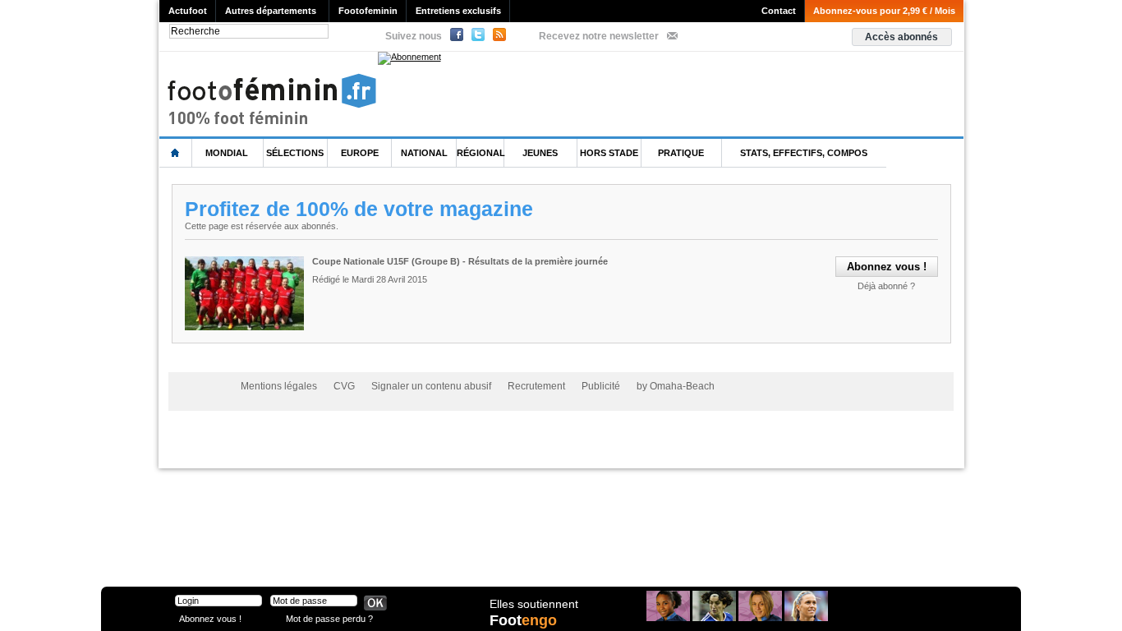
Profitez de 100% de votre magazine (359, 208)
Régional (481, 153)
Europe (360, 153)
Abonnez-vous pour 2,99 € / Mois (884, 11)
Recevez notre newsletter (599, 36)
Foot (523, 620)
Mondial (226, 153)
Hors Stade (609, 153)
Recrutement (536, 386)
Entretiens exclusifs (458, 11)
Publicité (601, 386)
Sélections (295, 153)
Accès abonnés (901, 37)
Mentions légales (279, 386)
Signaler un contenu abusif (431, 386)
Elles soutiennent (534, 603)
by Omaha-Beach (676, 386)
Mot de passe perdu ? (329, 618)
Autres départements (270, 11)
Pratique (681, 153)
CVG (344, 386)
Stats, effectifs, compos (803, 153)
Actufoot (187, 11)
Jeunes (540, 153)
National (424, 153)
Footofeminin (368, 11)
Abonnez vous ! (210, 618)
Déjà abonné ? (886, 286)
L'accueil (175, 153)
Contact (778, 11)
